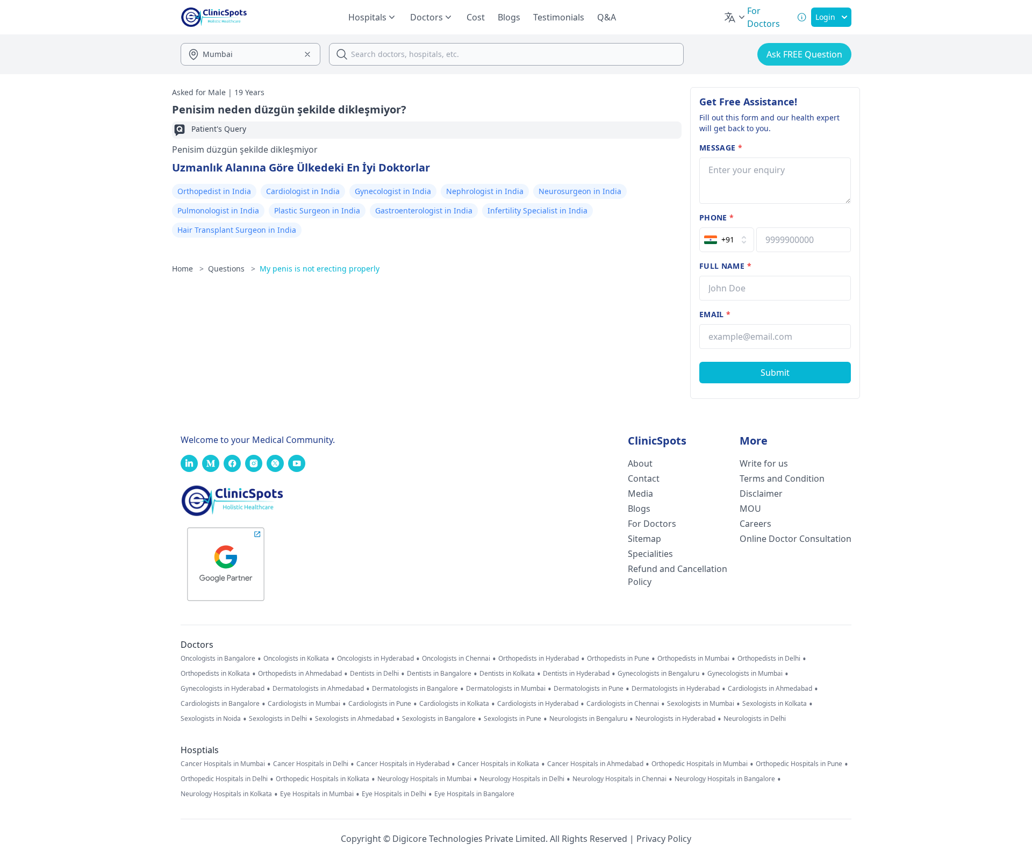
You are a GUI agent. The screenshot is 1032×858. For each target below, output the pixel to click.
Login (825, 17)
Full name (725, 266)
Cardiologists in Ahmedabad (770, 688)
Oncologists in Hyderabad (375, 658)
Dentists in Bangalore (439, 673)
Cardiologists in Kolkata (454, 703)
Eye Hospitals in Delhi (394, 794)
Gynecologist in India (393, 191)
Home (188, 268)
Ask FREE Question (804, 54)
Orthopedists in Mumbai (693, 658)
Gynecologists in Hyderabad (222, 688)
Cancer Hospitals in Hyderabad (402, 764)
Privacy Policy (663, 839)
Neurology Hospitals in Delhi (521, 779)
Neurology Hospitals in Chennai (619, 779)
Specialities (650, 554)
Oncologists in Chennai (456, 658)
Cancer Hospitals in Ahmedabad (595, 764)
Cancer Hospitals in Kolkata (498, 764)
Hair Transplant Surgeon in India (236, 230)
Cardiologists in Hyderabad (537, 703)
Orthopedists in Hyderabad (538, 658)
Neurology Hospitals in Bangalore (725, 779)
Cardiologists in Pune (379, 703)
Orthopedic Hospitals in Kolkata (322, 779)
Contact (644, 478)
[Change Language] (735, 17)
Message (720, 147)
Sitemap (644, 539)
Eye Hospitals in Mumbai (317, 794)
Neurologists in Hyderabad (675, 718)
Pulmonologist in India (218, 210)
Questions (231, 268)
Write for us (764, 463)
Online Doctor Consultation (795, 539)
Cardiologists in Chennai (622, 703)
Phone (716, 217)
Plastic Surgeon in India (317, 210)
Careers (755, 524)
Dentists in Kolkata (507, 673)
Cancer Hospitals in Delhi (310, 764)
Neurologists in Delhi (754, 718)
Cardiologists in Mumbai (304, 703)
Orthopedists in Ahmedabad (300, 673)
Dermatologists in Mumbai (506, 688)
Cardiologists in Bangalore (220, 703)
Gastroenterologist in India (423, 210)
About (640, 463)
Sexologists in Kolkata (774, 703)
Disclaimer (761, 493)
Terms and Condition (782, 478)
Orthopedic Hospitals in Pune (799, 764)
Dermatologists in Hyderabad (676, 688)
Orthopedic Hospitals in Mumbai (699, 764)
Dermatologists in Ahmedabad (318, 688)
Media (640, 493)
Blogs (509, 17)
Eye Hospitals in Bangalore (474, 794)
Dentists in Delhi (374, 673)
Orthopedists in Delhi (768, 658)
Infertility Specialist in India (537, 210)
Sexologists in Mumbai (700, 703)
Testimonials (558, 17)
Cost (476, 17)
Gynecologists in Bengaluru (658, 673)
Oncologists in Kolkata (296, 658)
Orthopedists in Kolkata (215, 673)
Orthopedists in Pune (618, 658)
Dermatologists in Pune (589, 688)
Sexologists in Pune (512, 718)
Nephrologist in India (485, 191)
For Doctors (652, 524)
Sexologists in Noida (211, 718)
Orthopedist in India (214, 191)
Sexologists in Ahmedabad (354, 718)
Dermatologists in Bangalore (415, 688)
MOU (750, 508)
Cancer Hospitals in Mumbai (223, 764)
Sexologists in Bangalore (439, 718)
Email (714, 314)
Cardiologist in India (303, 191)
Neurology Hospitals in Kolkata (226, 794)
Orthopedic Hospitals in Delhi (224, 779)
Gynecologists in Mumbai (745, 673)
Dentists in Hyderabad (576, 673)
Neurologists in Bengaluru (588, 718)
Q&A (606, 17)
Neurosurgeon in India (580, 191)
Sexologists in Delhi (278, 718)
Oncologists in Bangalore (218, 658)
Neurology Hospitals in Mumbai (424, 779)
